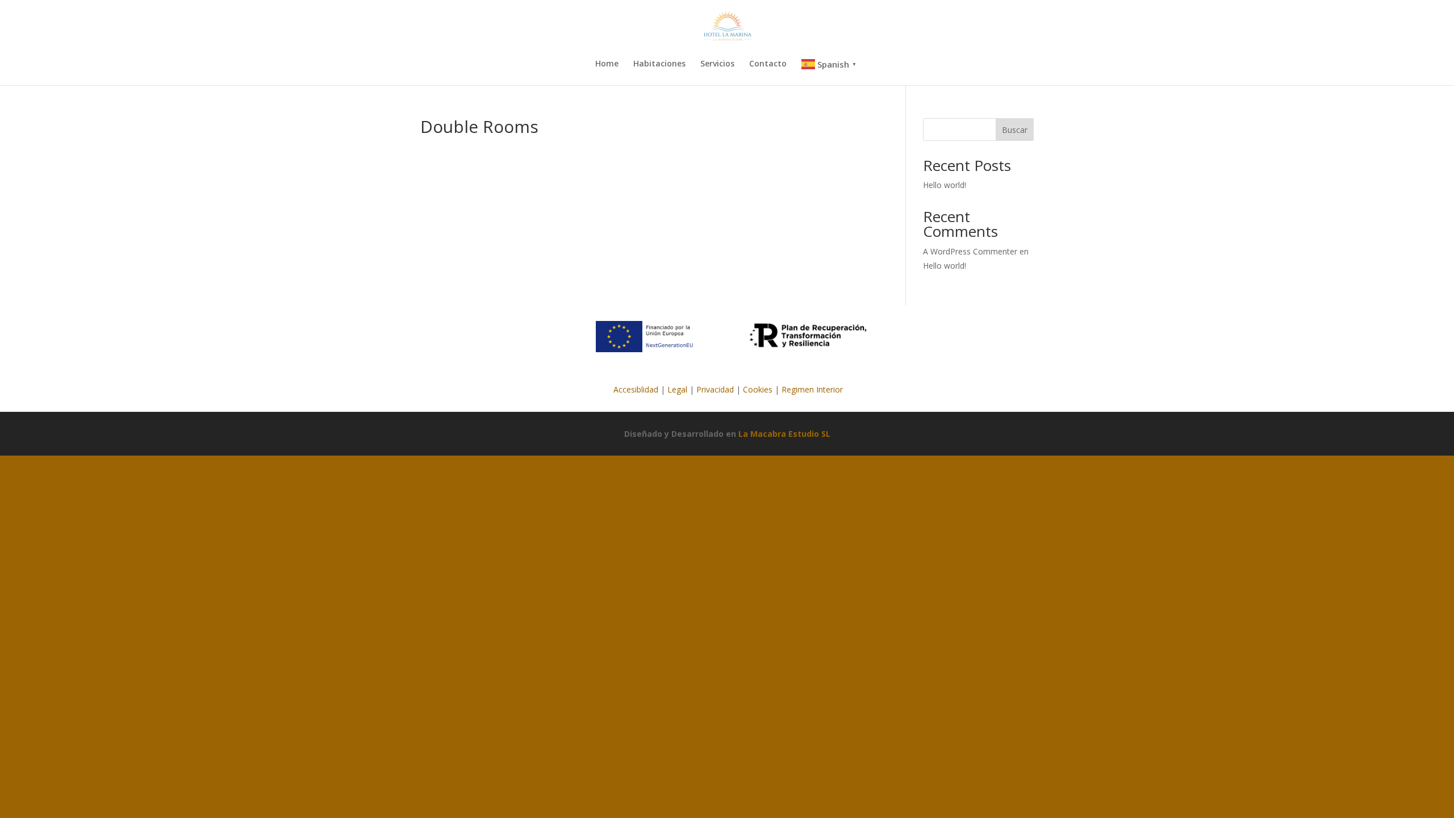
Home (607, 64)
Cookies (757, 389)
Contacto (768, 64)
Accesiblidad (634, 389)
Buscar (1014, 129)
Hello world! (944, 185)
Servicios (717, 64)
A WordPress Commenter (970, 251)
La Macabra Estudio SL (784, 433)
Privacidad (715, 389)
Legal (677, 389)
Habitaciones (659, 64)
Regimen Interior (812, 389)
